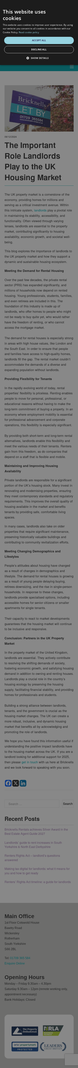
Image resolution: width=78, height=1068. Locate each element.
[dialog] (39, 32)
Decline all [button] (39, 49)
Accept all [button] (39, 40)
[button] (39, 58)
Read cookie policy (29, 32)
